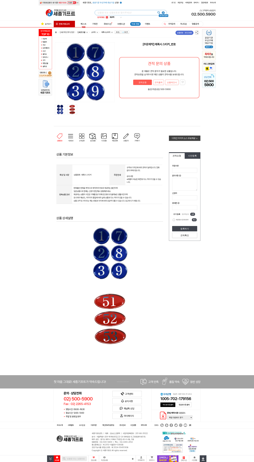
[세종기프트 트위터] (176, 425)
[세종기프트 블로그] (161, 425)
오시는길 (82, 425)
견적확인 (184, 235)
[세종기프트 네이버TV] (166, 425)
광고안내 (122, 425)
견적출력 (159, 82)
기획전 (94, 24)
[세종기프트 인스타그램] (180, 425)
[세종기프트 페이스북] (171, 425)
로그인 (173, 3)
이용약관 (94, 425)
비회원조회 (188, 3)
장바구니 (196, 3)
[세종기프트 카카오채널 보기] (190, 425)
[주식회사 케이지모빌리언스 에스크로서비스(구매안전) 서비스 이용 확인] (192, 448)
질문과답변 (204, 3)
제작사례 (144, 425)
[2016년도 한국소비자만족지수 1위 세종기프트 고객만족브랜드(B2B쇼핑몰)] (174, 433)
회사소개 (212, 3)
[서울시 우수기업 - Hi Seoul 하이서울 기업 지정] (166, 438)
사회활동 (71, 425)
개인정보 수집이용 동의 (182, 220)
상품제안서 (172, 82)
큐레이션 (107, 24)
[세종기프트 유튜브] (185, 425)
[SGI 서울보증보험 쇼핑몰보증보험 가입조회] (172, 448)
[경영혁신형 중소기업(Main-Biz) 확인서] (193, 439)
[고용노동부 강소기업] (179, 439)
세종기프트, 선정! (101, 2)
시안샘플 (133, 425)
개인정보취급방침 (108, 425)
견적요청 (143, 82)
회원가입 (180, 3)
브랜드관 (121, 24)
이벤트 (147, 24)
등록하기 (184, 229)
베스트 (83, 25)
